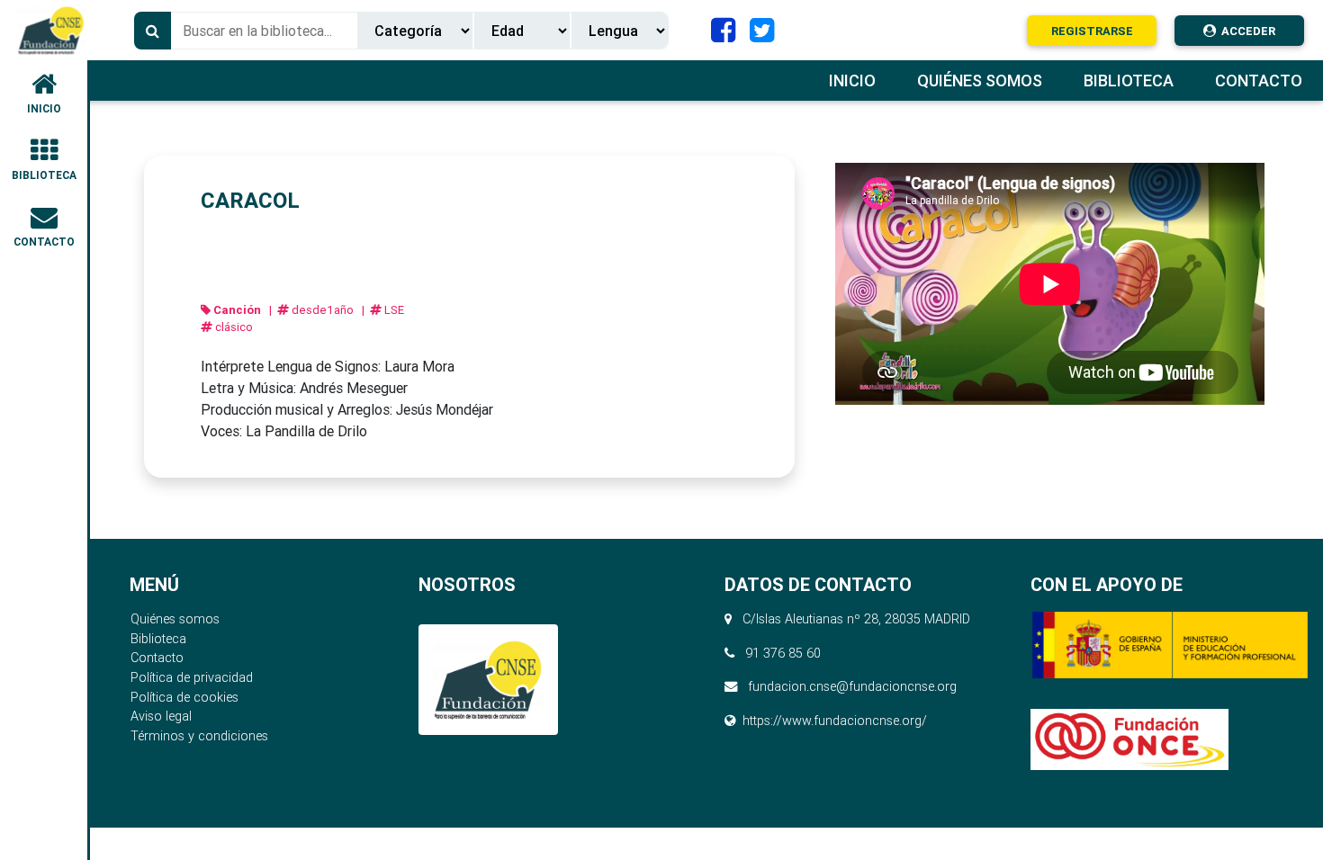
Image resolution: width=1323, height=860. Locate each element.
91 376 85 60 (783, 653)
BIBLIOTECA (44, 175)
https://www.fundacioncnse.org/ (834, 720)
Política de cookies (184, 697)
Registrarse (1092, 31)
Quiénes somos (175, 619)
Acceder (1245, 31)
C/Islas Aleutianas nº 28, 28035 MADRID (852, 619)
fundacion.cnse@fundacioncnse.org (852, 686)
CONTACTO (44, 241)
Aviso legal (161, 716)
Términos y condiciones (199, 736)
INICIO (44, 108)
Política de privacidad (191, 677)
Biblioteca (158, 639)
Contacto (157, 657)
